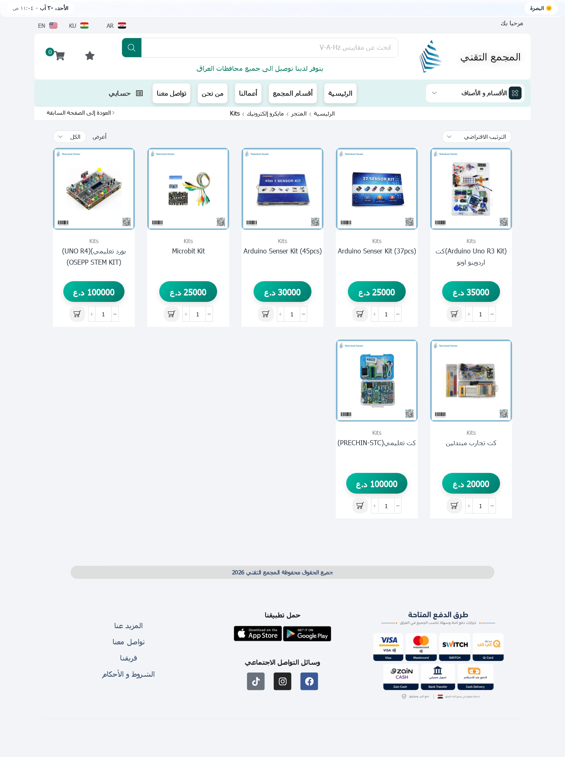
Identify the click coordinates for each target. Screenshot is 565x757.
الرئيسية (324, 113)
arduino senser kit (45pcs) (283, 250)
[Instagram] (283, 681)
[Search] (131, 47)
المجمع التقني (490, 56)
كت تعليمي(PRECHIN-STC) (377, 442)
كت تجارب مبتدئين (471, 442)
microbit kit (188, 250)
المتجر (298, 113)
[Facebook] (309, 681)
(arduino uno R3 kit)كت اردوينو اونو (471, 256)
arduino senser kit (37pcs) (377, 250)
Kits (471, 241)
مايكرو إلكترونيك (265, 113)
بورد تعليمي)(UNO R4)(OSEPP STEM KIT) (94, 256)
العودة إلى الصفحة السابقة (79, 112)
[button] (512, 23)
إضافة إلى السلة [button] (496, 192)
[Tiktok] (256, 681)
